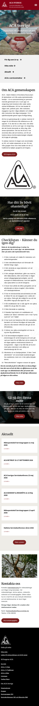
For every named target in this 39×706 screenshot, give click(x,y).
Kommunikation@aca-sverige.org (17, 611)
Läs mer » (7, 448)
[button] (36, 5)
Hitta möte (4, 652)
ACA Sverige (15, 3)
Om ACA (3, 664)
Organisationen (5, 688)
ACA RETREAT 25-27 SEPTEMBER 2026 (18, 460)
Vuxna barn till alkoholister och (16, 5)
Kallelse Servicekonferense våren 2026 (19, 528)
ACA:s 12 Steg (5, 667)
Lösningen (4, 676)
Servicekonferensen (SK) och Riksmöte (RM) (14, 697)
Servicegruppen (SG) (7, 694)
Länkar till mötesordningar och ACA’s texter (14, 655)
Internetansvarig (13, 588)
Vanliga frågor (5, 679)
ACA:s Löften (5, 673)
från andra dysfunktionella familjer (16, 7)
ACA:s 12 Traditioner (7, 670)
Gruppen (3, 691)
